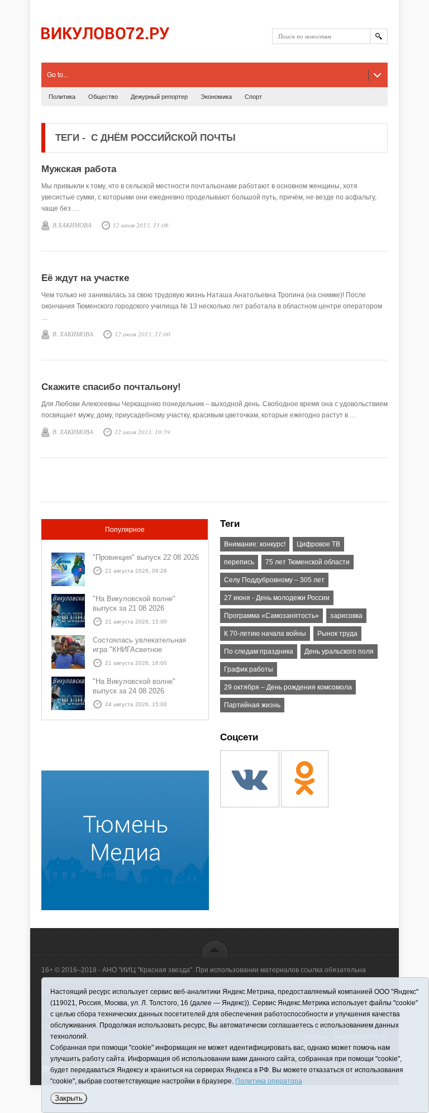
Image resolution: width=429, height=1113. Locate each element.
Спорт (253, 96)
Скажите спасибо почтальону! (111, 387)
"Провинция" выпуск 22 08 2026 (146, 557)
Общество (103, 96)
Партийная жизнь (252, 705)
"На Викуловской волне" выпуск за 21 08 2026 (134, 603)
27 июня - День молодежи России (277, 598)
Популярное (125, 530)
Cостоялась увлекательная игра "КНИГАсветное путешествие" (139, 649)
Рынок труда (337, 634)
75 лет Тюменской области (307, 562)
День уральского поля (339, 651)
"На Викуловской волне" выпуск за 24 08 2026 (134, 686)
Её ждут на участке (85, 278)
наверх (215, 948)
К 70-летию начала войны (265, 634)
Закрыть (69, 1098)
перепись (239, 562)
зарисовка (346, 616)
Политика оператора (268, 1081)
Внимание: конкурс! (254, 544)
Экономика (216, 96)
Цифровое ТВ (318, 544)
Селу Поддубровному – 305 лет (274, 580)
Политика (62, 96)
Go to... (57, 75)
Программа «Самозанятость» (271, 616)
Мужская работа (78, 169)
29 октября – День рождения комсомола (288, 687)
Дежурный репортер (159, 96)
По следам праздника (258, 651)
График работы (248, 669)
